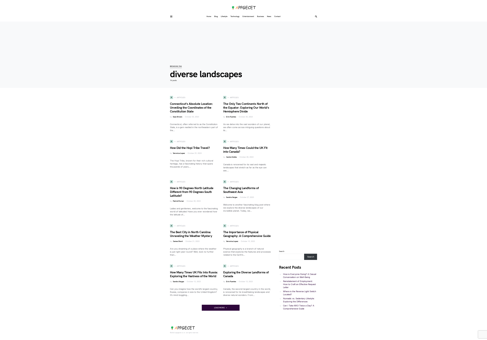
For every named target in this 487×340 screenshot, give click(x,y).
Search (281, 251)
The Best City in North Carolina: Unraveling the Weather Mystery (191, 234)
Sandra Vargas (231, 197)
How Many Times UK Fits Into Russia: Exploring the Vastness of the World (194, 274)
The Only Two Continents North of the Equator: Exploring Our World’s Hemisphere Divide (246, 107)
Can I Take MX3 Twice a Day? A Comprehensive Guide (298, 307)
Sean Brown (177, 117)
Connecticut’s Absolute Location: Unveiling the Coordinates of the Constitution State (191, 107)
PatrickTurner (178, 201)
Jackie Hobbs (231, 157)
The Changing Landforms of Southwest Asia (241, 190)
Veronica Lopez (179, 153)
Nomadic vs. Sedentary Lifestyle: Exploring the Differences (298, 300)
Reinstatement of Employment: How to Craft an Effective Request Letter (299, 284)
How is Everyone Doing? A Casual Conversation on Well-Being (299, 275)
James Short (178, 241)
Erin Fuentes (231, 117)
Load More (219, 308)
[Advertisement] (243, 39)
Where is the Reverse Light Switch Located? (299, 293)
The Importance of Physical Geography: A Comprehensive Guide (247, 234)
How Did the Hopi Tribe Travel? (190, 148)
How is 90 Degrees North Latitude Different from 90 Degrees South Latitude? (191, 192)
